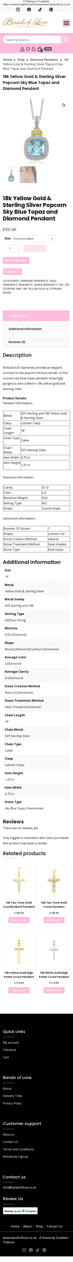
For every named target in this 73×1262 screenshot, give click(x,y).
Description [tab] (17, 316)
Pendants (25, 284)
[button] (63, 105)
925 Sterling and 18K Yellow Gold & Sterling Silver (36, 288)
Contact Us (10, 1142)
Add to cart (34, 248)
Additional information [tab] (25, 329)
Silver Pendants (45, 284)
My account (11, 1042)
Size (7, 238)
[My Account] (22, 49)
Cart (6, 1057)
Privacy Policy (12, 1103)
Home (14, 1226)
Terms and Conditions (18, 1149)
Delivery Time (12, 1096)
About (7, 1088)
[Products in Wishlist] (28, 49)
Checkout (9, 1050)
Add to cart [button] (19, 920)
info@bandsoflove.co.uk (19, 1187)
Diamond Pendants (34, 281)
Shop (39, 1226)
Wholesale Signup (15, 1156)
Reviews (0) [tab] (17, 342)
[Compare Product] (34, 49)
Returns (8, 1134)
